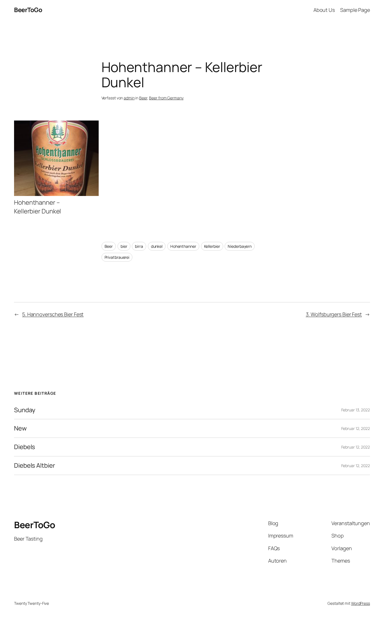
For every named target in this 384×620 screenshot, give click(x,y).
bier (124, 246)
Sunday (24, 410)
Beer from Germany (166, 98)
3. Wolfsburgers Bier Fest (334, 314)
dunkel (156, 246)
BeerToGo (28, 10)
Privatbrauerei (117, 257)
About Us (324, 9)
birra (139, 246)
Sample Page (355, 9)
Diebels (24, 446)
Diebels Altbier (34, 465)
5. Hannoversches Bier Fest (52, 314)
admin (129, 98)
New (20, 428)
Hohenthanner (183, 246)
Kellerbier (212, 246)
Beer (143, 98)
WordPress (360, 603)
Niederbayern (240, 246)
